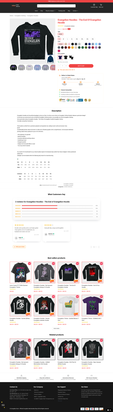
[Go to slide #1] (13, 67)
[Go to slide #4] (37, 67)
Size (59, 36)
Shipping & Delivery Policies (64, 390)
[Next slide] (53, 41)
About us (36, 390)
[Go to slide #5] (45, 67)
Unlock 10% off (3, 405)
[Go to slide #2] (21, 67)
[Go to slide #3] (29, 67)
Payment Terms (61, 392)
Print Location (61, 53)
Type (59, 31)
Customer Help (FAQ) (63, 398)
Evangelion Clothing (20, 15)
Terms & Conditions (38, 392)
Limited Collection (68, 186)
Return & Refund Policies (64, 394)
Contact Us (60, 396)
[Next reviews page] (98, 247)
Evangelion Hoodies (32, 15)
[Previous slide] (12, 41)
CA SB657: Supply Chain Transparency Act (44, 398)
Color (59, 41)
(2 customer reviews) (69, 26)
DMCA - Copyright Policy (40, 396)
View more (56, 328)
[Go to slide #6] (53, 67)
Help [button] (110, 410)
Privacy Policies (37, 394)
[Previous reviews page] (91, 247)
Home (11, 15)
